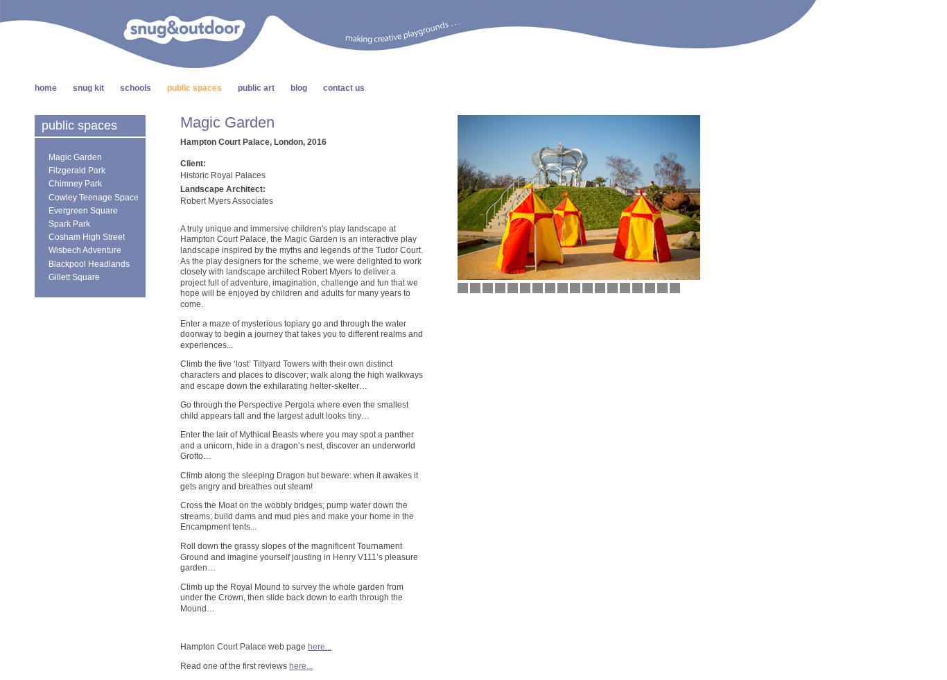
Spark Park (69, 224)
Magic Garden (75, 157)
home (46, 88)
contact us (344, 88)
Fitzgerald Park (77, 170)
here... (319, 647)
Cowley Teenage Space (94, 197)
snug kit (88, 88)
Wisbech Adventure (85, 250)
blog (298, 88)
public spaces (194, 88)
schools (135, 88)
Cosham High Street (87, 237)
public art (256, 88)
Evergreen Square (83, 211)
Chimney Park (75, 184)
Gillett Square (74, 277)
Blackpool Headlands (89, 264)
